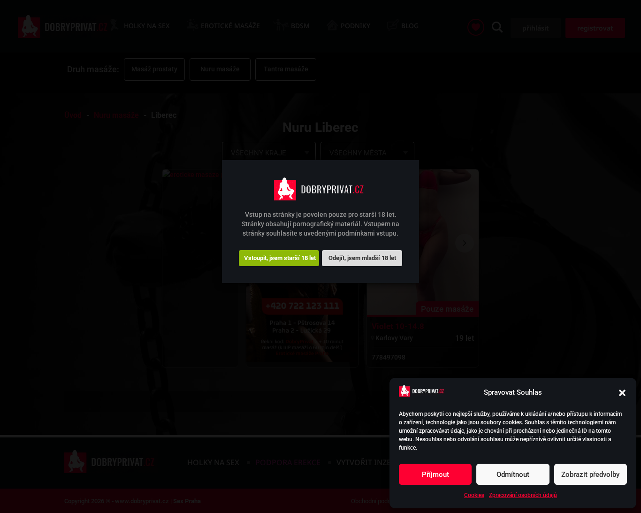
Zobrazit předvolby (590, 474)
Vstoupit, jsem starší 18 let (280, 257)
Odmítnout (512, 474)
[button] (622, 393)
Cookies (474, 495)
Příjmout (435, 474)
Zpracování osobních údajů (523, 495)
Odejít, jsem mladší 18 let (362, 257)
